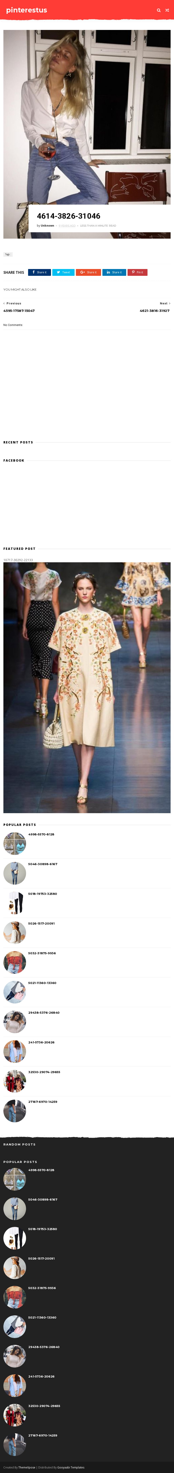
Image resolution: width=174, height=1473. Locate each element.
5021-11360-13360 (42, 983)
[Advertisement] (87, 416)
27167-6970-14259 (42, 1102)
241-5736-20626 (41, 1042)
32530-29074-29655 (44, 1072)
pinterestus (26, 10)
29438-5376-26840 (44, 1012)
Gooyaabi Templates (70, 1467)
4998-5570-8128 (41, 834)
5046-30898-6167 (42, 864)
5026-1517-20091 (41, 923)
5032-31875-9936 (42, 953)
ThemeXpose (26, 1467)
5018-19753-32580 (42, 894)
